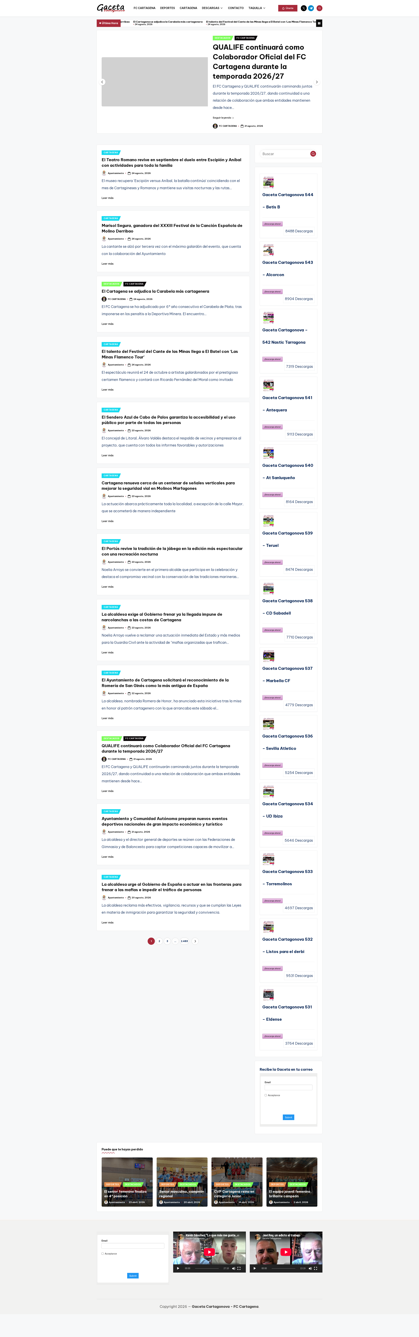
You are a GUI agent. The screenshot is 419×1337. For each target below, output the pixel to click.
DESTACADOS (222, 38)
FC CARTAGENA (246, 38)
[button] (288, 8)
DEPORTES (112, 1184)
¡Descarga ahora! (272, 223)
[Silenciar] (233, 1268)
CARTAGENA (111, 152)
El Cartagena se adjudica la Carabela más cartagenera (155, 291)
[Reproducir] (178, 1268)
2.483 (184, 941)
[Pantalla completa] (239, 1268)
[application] (209, 1252)
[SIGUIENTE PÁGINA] (195, 941)
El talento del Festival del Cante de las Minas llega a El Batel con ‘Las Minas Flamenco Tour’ (191, 21)
